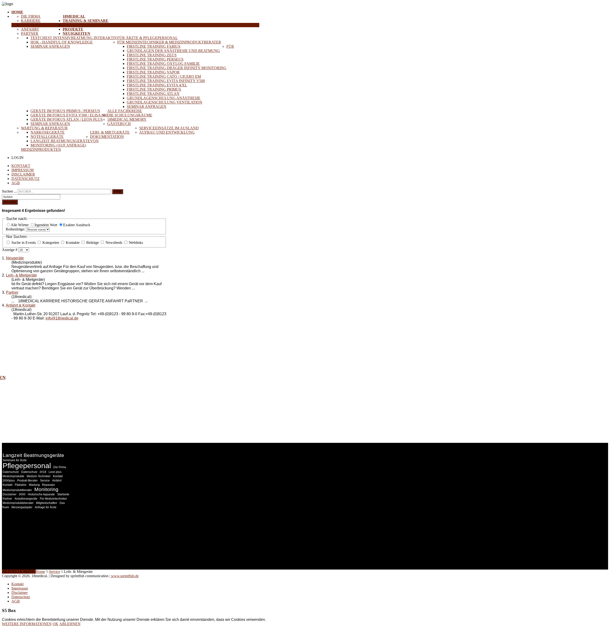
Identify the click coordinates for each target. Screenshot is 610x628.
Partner (29, 33)
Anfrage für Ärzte (45, 507)
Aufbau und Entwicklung (167, 132)
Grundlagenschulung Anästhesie (163, 98)
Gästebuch (119, 124)
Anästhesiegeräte (26, 498)
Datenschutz (25, 179)
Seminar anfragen (50, 46)
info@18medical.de (62, 318)
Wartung (35, 485)
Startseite (63, 494)
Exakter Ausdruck (76, 225)
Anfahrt (30, 29)
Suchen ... (9, 191)
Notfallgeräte (47, 137)
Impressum (22, 170)
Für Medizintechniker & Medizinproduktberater (169, 42)
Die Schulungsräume (129, 115)
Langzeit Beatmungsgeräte (60, 141)
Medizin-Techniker (39, 476)
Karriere (31, 21)
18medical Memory (127, 119)
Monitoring (46, 489)
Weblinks (135, 243)
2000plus (9, 480)
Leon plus (55, 472)
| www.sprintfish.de (124, 576)
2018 (43, 472)
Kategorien (50, 243)
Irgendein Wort (46, 225)
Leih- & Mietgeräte (110, 132)
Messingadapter (21, 507)
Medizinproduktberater (17, 490)
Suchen (10, 202)
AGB (15, 183)
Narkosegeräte (47, 132)
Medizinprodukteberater (18, 503)
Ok (55, 624)
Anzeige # (10, 250)
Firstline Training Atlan (153, 94)
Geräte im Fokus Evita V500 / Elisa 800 (68, 115)
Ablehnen (70, 624)
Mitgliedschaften (46, 503)
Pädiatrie (20, 485)
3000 (22, 494)
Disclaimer (23, 174)
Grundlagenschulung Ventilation (164, 102)
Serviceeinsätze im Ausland (169, 128)
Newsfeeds (114, 243)
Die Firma (31, 16)
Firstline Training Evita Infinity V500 (166, 81)
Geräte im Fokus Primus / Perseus (65, 111)
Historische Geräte (42, 25)
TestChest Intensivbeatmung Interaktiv (73, 38)
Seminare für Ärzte (15, 460)
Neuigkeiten (76, 33)
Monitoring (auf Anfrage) (58, 145)
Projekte (73, 29)
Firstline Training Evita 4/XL (157, 85)
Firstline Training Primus (154, 89)
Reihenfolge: (16, 229)
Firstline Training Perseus (155, 59)
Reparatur (48, 485)
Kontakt (20, 166)
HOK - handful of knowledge (61, 42)
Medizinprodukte (13, 476)
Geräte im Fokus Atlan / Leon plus (66, 119)
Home (17, 12)
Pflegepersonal (27, 466)
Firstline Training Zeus (152, 55)
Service (71, 25)
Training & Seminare (85, 21)
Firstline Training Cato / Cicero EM (164, 76)
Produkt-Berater (27, 480)
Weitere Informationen (27, 624)
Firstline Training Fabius (153, 46)
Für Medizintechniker (53, 498)
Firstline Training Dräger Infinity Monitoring (176, 68)
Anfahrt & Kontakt (20, 305)
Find (117, 191)
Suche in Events (23, 243)
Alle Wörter (20, 225)
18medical (74, 16)
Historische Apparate (41, 494)
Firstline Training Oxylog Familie (163, 64)
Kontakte (73, 243)
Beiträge (92, 243)
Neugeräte (15, 258)
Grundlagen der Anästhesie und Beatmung (173, 51)
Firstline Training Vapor (153, 72)
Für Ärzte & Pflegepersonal (147, 38)
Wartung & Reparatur (44, 128)
